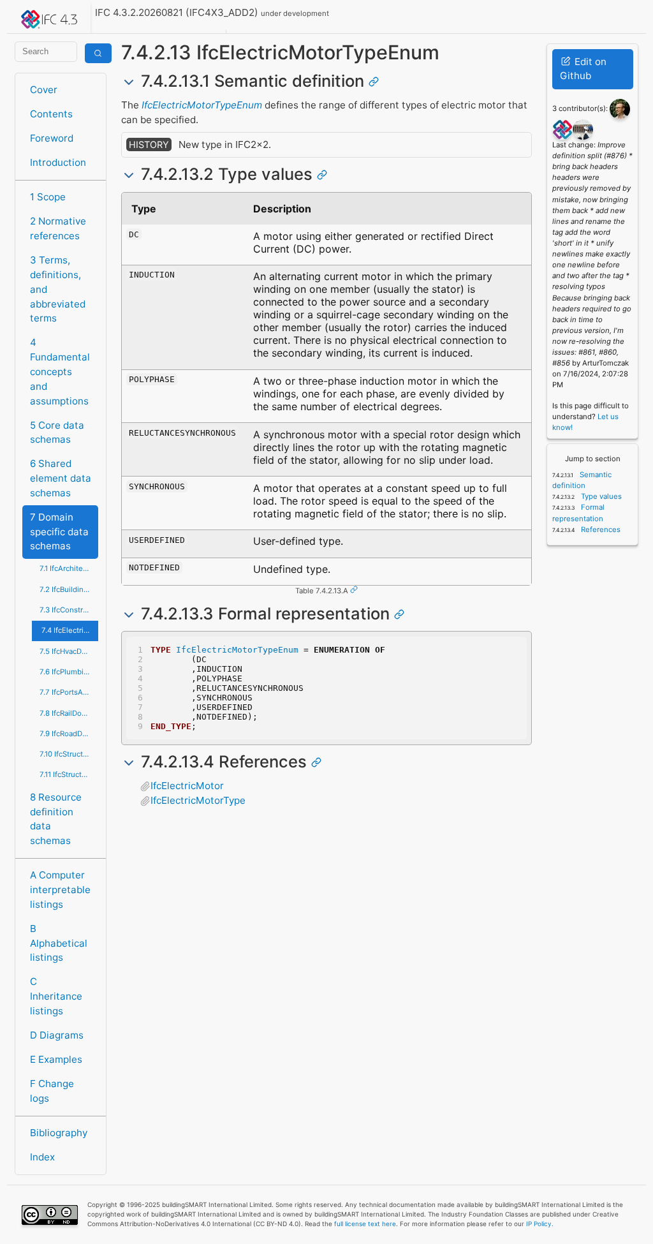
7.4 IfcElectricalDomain (69, 630)
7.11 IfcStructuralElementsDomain (69, 774)
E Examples (56, 1059)
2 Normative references (58, 228)
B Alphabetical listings (58, 943)
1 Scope (48, 197)
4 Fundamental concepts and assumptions (60, 371)
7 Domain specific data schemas (59, 531)
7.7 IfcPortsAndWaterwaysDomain (69, 692)
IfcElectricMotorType (198, 800)
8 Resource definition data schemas (56, 819)
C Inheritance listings (56, 996)
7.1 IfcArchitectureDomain (69, 568)
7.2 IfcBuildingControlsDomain (69, 589)
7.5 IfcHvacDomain (69, 651)
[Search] (98, 53)
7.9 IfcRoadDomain (69, 733)
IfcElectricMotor (187, 786)
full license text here (365, 1223)
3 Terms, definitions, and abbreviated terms (57, 289)
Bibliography (58, 1133)
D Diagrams (57, 1035)
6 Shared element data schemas (60, 478)
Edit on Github (583, 69)
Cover (43, 90)
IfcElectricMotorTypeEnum (202, 105)
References (599, 529)
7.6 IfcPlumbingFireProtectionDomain (69, 671)
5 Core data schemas (57, 432)
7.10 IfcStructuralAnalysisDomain (69, 754)
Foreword (51, 138)
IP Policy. (540, 1223)
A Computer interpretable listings (60, 889)
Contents (51, 114)
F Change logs (52, 1090)
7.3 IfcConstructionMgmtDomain (69, 609)
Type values (600, 496)
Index (42, 1157)
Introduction (58, 162)
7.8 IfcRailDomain (69, 713)
